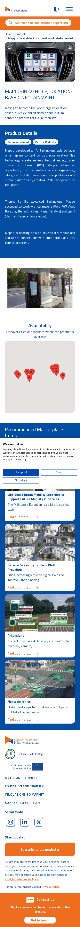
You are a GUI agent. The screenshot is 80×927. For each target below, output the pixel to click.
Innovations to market (24, 794)
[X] (38, 822)
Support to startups (22, 802)
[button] (56, 372)
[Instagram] (10, 822)
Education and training (24, 786)
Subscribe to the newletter (40, 849)
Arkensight (16, 635)
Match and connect (21, 777)
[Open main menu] (69, 9)
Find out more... (40, 516)
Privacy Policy (50, 886)
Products (21, 34)
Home (8, 34)
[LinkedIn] (24, 822)
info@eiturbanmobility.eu (22, 879)
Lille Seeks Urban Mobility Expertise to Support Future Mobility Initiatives (36, 497)
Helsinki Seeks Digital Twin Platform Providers (35, 567)
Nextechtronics (19, 701)
